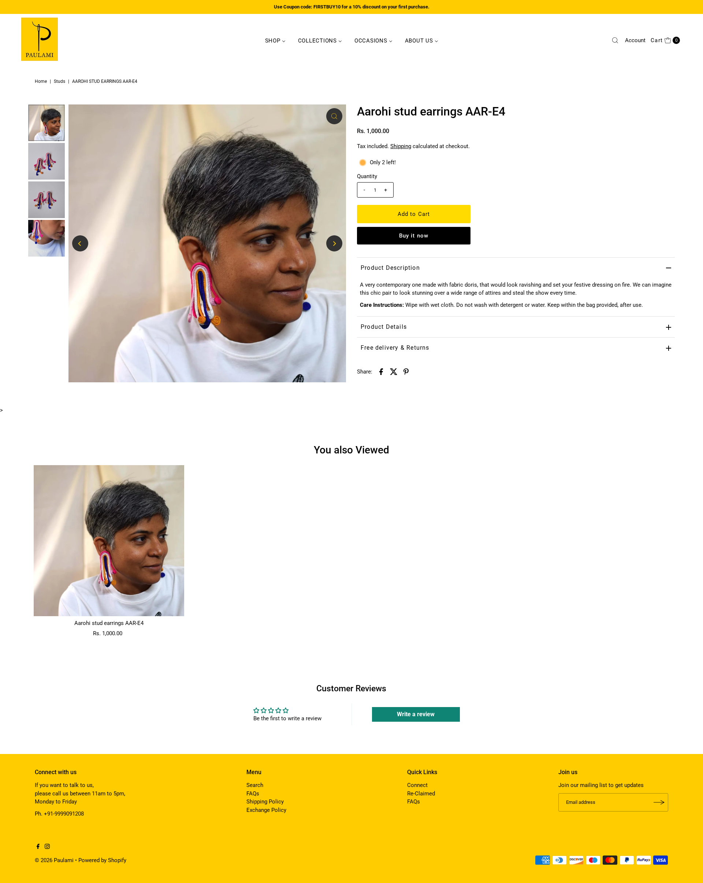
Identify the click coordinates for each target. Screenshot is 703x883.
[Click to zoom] (334, 116)
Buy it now (413, 235)
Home (41, 81)
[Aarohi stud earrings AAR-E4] (109, 540)
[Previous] (80, 243)
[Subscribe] (659, 802)
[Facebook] (38, 847)
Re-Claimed (421, 793)
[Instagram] (47, 847)
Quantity (367, 176)
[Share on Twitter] (393, 371)
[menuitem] (275, 40)
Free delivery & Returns (395, 347)
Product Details (384, 326)
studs (59, 81)
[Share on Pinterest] (406, 371)
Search (254, 785)
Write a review (416, 714)
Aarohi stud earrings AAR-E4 (109, 623)
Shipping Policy (265, 801)
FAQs (252, 793)
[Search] (615, 40)
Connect (417, 785)
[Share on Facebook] (381, 371)
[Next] (334, 243)
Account (635, 40)
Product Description (390, 267)
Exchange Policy (266, 810)
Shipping (400, 146)
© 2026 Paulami (54, 860)
